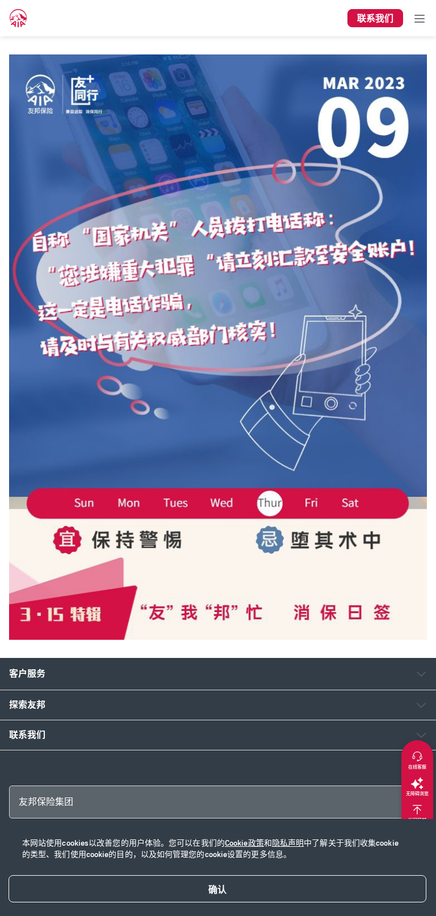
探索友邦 (27, 704)
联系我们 (27, 734)
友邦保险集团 (46, 801)
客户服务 (27, 673)
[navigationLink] (18, 18)
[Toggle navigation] (419, 18)
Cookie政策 (244, 843)
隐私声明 (288, 843)
